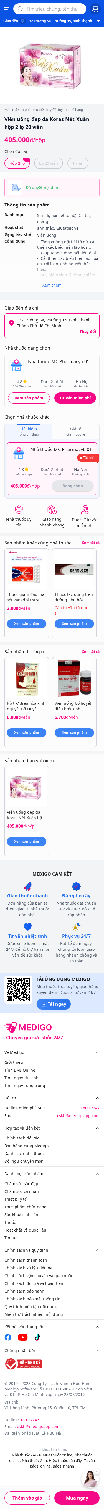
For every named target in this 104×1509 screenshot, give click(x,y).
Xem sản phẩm (29, 397)
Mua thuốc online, (58, 1455)
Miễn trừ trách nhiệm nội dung (33, 1314)
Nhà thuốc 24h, (35, 1460)
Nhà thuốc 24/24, (27, 1455)
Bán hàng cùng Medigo (26, 1145)
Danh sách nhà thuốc (24, 1153)
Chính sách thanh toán (25, 1260)
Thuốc (10, 1222)
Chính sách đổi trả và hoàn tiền (33, 1283)
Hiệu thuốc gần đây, (66, 1460)
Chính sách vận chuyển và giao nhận (38, 1275)
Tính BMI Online (19, 1070)
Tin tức (10, 1237)
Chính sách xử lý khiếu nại (29, 1267)
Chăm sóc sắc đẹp (21, 1183)
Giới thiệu (13, 1062)
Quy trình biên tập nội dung (30, 1306)
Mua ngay (77, 1498)
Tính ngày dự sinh (21, 1077)
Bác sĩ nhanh (63, 1466)
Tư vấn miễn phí (75, 397)
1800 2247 (90, 1107)
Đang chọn (72, 485)
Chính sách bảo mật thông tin (32, 1298)
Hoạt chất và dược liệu (25, 1230)
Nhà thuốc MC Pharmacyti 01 (59, 361)
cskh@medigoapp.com (78, 1115)
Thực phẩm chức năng (25, 1206)
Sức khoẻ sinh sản (21, 1214)
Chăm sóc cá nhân (21, 1191)
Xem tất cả (91, 543)
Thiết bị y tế (15, 1199)
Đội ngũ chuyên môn (24, 1161)
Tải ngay (57, 1004)
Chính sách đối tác (21, 1138)
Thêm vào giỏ (27, 1498)
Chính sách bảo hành (24, 1291)
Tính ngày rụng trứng (24, 1085)
